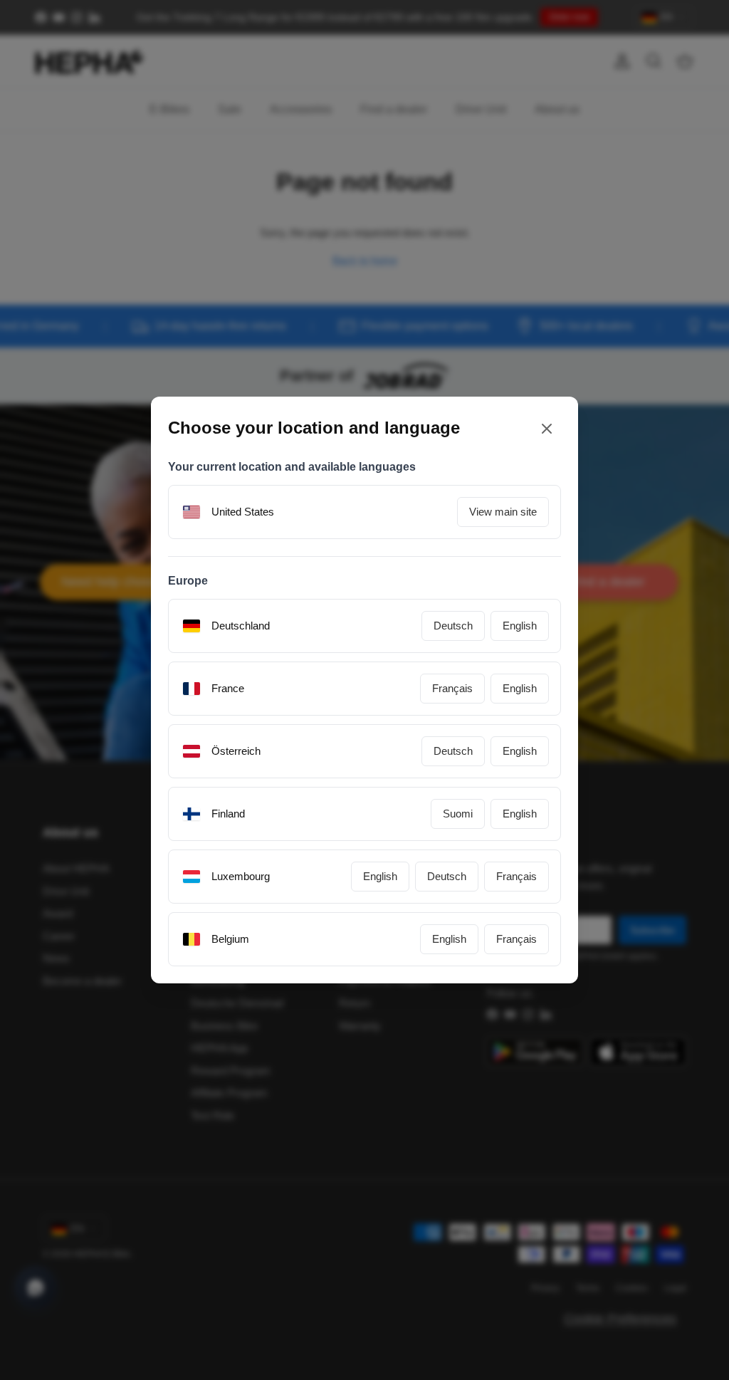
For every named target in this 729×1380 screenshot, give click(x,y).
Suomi (458, 813)
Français (452, 688)
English (520, 626)
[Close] (547, 428)
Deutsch (453, 626)
